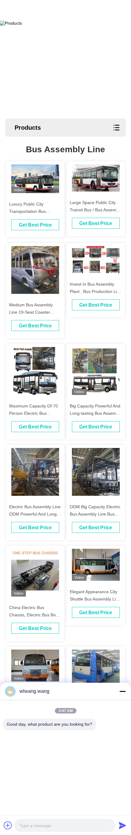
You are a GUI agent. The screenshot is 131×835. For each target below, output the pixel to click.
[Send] (122, 825)
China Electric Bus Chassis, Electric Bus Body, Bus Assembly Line (35, 615)
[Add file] (8, 825)
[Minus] (122, 691)
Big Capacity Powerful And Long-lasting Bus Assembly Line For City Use (96, 413)
